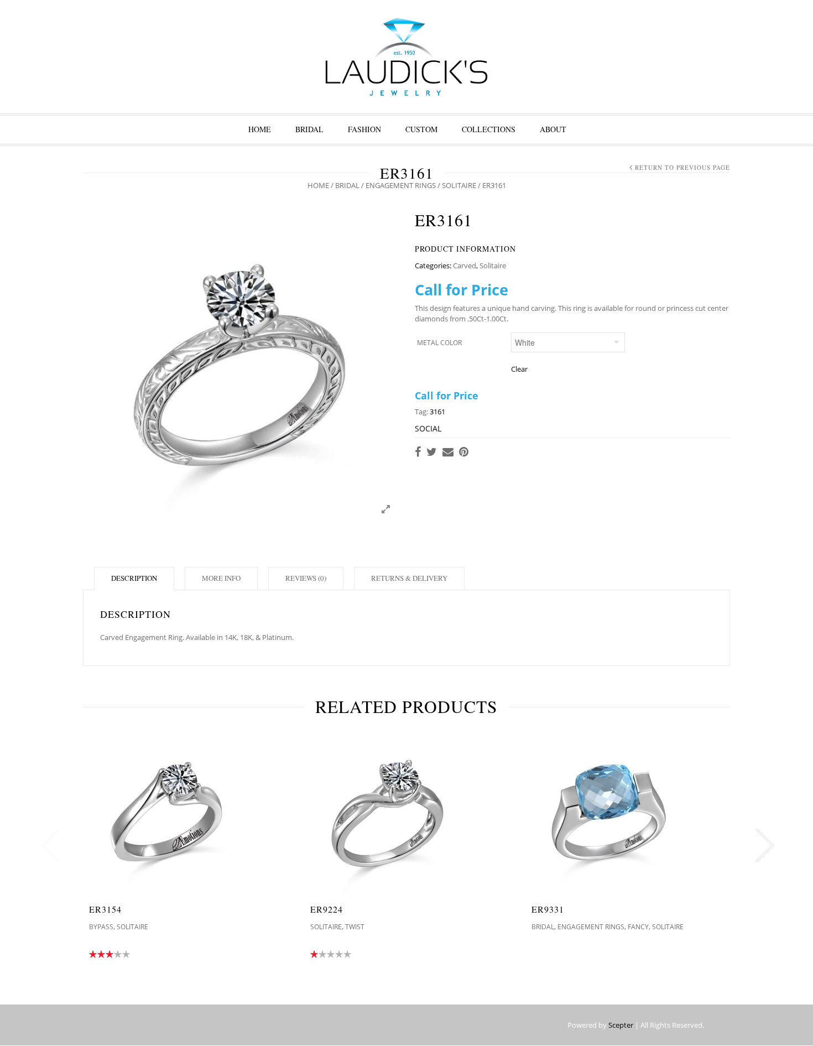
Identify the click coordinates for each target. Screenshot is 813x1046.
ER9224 (326, 909)
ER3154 (105, 909)
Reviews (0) (305, 578)
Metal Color (439, 342)
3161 (437, 412)
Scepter (620, 1025)
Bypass (101, 926)
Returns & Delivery (409, 578)
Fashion (364, 129)
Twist (354, 926)
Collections (488, 129)
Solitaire (459, 185)
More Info (221, 578)
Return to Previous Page (682, 167)
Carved (464, 265)
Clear (519, 369)
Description (134, 578)
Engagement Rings (401, 185)
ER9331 (547, 909)
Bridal (309, 129)
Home (259, 129)
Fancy (638, 926)
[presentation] (48, 845)
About (553, 129)
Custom (421, 129)
